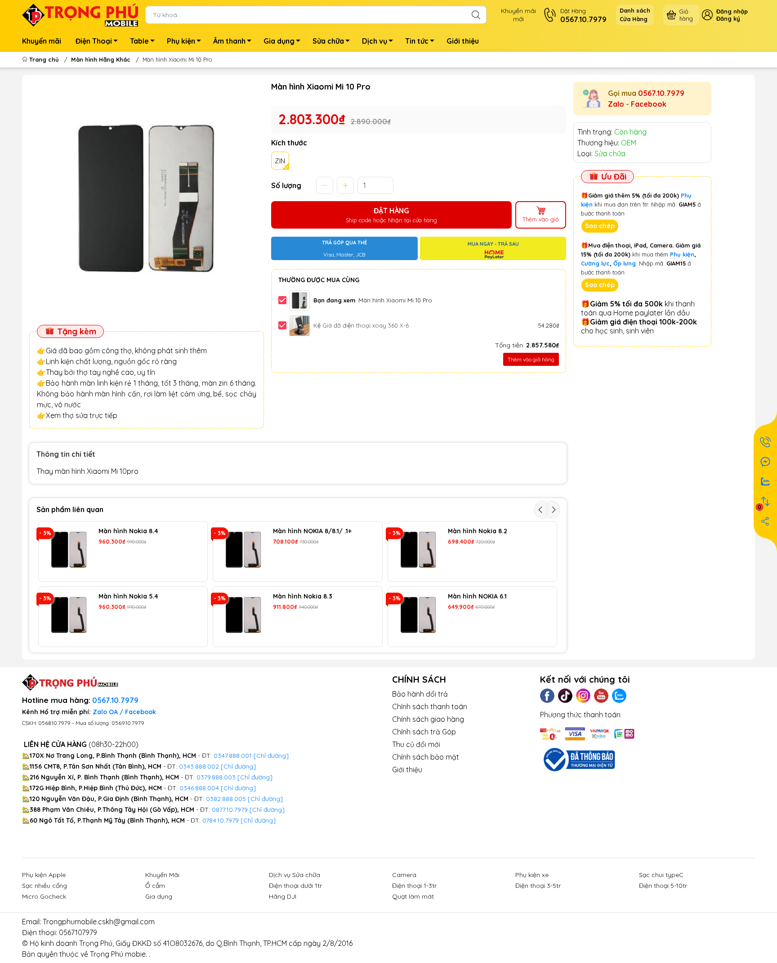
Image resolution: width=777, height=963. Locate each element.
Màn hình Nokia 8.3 (302, 596)
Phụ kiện (181, 40)
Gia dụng (279, 40)
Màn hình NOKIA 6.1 (477, 596)
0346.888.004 (199, 788)
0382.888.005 (226, 799)
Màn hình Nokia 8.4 (128, 531)
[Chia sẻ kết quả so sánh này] (765, 521)
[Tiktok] (565, 695)
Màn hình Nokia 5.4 (128, 596)
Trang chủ (44, 59)
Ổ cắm (155, 886)
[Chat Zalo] (765, 481)
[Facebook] (547, 695)
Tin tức (417, 40)
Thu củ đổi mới (416, 744)
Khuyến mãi (41, 40)
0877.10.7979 (230, 810)
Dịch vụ (374, 40)
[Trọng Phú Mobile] (80, 13)
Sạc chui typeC (661, 875)
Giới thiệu (463, 40)
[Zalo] (619, 695)
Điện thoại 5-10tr (663, 886)
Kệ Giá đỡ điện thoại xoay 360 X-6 (361, 325)
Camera (404, 875)
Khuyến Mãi (162, 875)
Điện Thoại (94, 40)
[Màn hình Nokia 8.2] (418, 551)
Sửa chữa (328, 40)
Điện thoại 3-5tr (538, 886)
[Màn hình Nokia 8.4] (68, 551)
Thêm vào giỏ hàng (531, 359)
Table (139, 40)
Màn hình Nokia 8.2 (477, 531)
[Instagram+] (583, 695)
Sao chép (600, 226)
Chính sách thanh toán (429, 706)
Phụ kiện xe (532, 875)
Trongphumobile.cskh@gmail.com (99, 921)
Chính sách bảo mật (425, 756)
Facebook (648, 103)
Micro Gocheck (44, 896)
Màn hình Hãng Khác (100, 59)
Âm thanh (229, 40)
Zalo (616, 103)
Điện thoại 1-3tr (414, 886)
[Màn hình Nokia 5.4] (68, 616)
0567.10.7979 (661, 93)
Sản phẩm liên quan (69, 509)
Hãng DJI (282, 896)
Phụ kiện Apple (44, 875)
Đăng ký (728, 18)
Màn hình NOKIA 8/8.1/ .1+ (312, 531)
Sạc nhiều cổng (44, 886)
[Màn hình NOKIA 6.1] (418, 616)
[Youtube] (601, 695)
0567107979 (78, 932)
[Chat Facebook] (765, 462)
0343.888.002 (199, 766)
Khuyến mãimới (518, 15)
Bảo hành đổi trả (420, 693)
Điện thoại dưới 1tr (295, 886)
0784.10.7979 (220, 820)
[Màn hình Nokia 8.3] (243, 616)
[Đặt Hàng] (765, 442)
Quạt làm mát (413, 896)
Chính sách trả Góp (424, 731)
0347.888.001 (234, 756)
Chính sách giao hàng (428, 719)
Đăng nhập (732, 11)
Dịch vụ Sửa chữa (294, 875)
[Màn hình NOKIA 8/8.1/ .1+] (243, 551)
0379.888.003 (216, 777)
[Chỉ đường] (267, 810)
